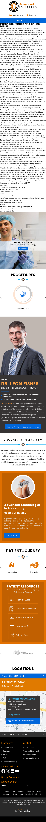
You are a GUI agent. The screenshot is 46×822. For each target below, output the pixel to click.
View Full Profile (13, 427)
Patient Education (29, 754)
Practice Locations (13, 675)
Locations (33, 15)
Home (7, 792)
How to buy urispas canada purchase (12, 187)
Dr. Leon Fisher (20, 383)
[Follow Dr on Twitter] (8, 771)
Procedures (23, 275)
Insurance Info (22, 626)
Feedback (29, 794)
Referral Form (22, 635)
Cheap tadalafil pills (6, 191)
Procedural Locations (15, 734)
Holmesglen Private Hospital (13, 686)
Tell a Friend (39, 794)
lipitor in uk (3, 204)
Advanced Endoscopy (23, 440)
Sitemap (21, 794)
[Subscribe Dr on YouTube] (17, 771)
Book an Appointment (31, 427)
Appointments (18, 15)
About (13, 792)
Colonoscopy (8, 747)
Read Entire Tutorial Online (9, 189)
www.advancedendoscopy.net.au (29, 131)
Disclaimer (6, 794)
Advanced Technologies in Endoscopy (22, 506)
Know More (23, 248)
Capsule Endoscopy (15, 512)
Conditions (20, 792)
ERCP (5, 754)
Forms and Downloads (26, 608)
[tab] (23, 676)
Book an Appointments (23, 720)
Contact (38, 792)
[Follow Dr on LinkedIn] (13, 771)
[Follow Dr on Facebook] (3, 771)
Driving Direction (14, 715)
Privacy (14, 794)
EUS (4, 758)
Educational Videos (24, 617)
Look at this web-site (7, 211)
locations (23, 668)
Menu (19, 20)
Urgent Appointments (31, 758)
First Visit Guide (23, 599)
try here (2, 194)
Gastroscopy (7, 751)
